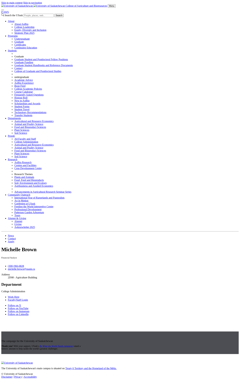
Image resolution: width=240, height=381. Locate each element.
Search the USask (14, 15)
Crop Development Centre (28, 168)
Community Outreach (19, 194)
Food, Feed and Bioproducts (29, 180)
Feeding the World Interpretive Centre (33, 206)
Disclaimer (6, 376)
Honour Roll (20, 97)
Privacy (18, 376)
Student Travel (21, 109)
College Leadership (24, 27)
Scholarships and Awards (27, 103)
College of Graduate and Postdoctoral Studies (37, 71)
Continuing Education (25, 47)
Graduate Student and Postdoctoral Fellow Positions (41, 59)
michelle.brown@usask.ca (21, 269)
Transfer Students (23, 115)
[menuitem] (123, 27)
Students (12, 50)
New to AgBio (22, 100)
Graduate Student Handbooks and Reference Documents (43, 65)
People (11, 136)
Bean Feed (19, 86)
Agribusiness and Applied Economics (33, 186)
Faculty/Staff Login (18, 299)
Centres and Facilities (25, 165)
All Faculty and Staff (25, 138)
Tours (17, 215)
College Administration (26, 141)
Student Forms (21, 106)
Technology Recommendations (30, 112)
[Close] (2, 9)
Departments (14, 118)
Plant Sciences (21, 130)
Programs (13, 35)
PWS (5, 12)
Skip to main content (12, 2)
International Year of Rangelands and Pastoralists (39, 197)
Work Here (13, 297)
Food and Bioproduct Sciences (30, 127)
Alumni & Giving (17, 218)
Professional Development (27, 209)
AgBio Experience (24, 83)
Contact (18, 68)
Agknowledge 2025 (24, 227)
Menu (111, 6)
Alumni (18, 221)
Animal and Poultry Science (28, 124)
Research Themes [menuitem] (23, 174)
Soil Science (20, 133)
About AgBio (21, 24)
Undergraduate (22, 38)
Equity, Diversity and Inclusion (30, 30)
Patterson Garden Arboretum (29, 212)
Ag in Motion (21, 200)
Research (12, 159)
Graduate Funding (23, 62)
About (11, 21)
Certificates (20, 44)
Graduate (19, 41)
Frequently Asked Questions (29, 94)
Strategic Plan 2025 (24, 33)
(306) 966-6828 (16, 266)
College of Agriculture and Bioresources (86, 5)
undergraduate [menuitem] (21, 77)
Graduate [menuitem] (19, 56)
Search (59, 15)
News (11, 235)
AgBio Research (23, 162)
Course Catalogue (23, 91)
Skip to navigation (32, 2)
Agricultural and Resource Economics (34, 121)
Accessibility (30, 376)
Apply (11, 241)
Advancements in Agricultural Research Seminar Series (42, 191)
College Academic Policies (28, 88)
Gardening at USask (24, 203)
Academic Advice (23, 80)
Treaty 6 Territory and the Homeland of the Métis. (91, 368)
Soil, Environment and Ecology (30, 183)
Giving (18, 224)
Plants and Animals (24, 177)
